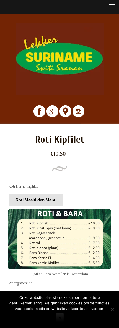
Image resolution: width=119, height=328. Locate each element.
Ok (60, 317)
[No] (112, 309)
